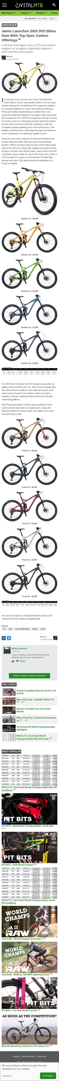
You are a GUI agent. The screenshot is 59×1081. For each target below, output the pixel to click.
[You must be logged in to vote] (13, 661)
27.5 (4, 629)
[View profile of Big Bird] (7, 670)
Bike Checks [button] (8, 13)
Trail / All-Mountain (22, 629)
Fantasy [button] (25, 13)
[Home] (29, 5)
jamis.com (35, 618)
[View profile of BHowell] (4, 58)
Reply (22, 661)
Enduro (35, 629)
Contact (16, 1056)
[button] (29, 78)
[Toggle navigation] (4, 5)
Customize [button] (6, 1076)
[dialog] (29, 1071)
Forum (54, 13)
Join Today (42, 18)
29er (10, 629)
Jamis (42, 629)
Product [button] (40, 13)
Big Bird (15, 668)
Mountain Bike (28, 1056)
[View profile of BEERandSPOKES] (7, 650)
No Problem (48, 1076)
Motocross (41, 1056)
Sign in (52, 18)
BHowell (9, 56)
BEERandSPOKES (19, 649)
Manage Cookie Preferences (29, 1062)
